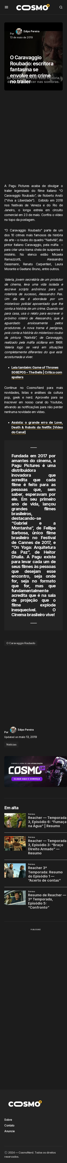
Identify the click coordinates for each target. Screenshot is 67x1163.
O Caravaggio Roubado (20, 643)
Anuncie (9, 1131)
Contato (9, 1125)
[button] (6, 7)
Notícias (11, 744)
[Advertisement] (33, 138)
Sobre (8, 1119)
